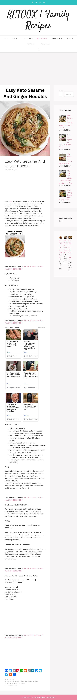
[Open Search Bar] (38, 49)
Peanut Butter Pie (12, 685)
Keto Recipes (42, 38)
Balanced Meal (57, 38)
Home (5, 38)
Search (61, 90)
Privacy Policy (45, 44)
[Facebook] (32, 2)
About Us (70, 38)
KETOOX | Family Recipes (38, 20)
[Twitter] (44, 2)
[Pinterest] (40, 2)
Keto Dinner (27, 38)
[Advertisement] (38, 67)
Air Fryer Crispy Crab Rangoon (70, 250)
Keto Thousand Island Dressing (16, 683)
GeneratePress (51, 697)
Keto (10, 201)
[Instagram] (36, 2)
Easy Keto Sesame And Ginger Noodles (18, 681)
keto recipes (34, 681)
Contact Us (31, 44)
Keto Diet (15, 38)
